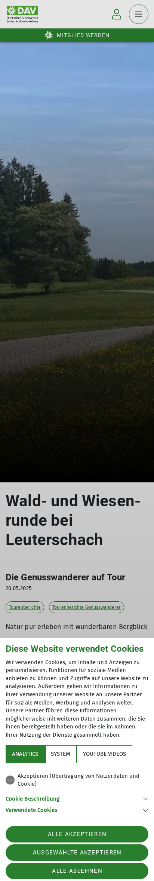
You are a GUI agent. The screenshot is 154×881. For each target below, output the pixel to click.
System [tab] (60, 753)
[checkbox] (77, 780)
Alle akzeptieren (77, 834)
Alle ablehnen (77, 871)
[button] (77, 798)
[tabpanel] (77, 791)
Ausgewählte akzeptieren (77, 852)
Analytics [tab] (25, 753)
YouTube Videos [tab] (104, 753)
